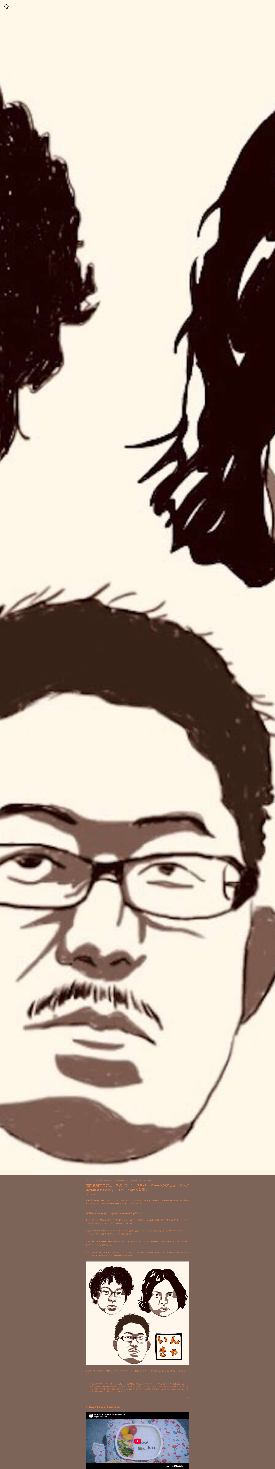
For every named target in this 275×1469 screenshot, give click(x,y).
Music (91, 1180)
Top (87, 1180)
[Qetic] (6, 6)
